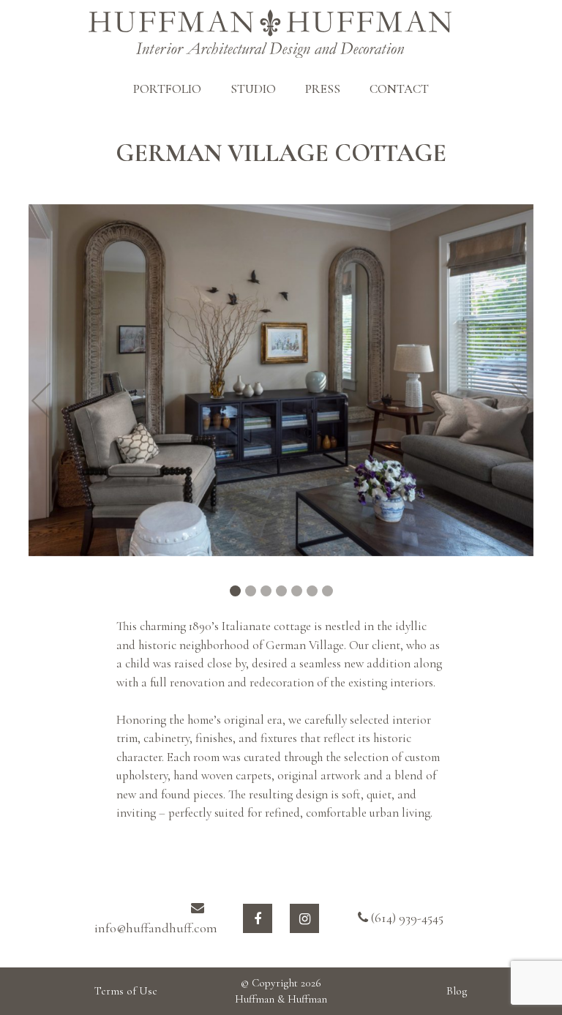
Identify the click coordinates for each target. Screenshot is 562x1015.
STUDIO (253, 89)
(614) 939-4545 (405, 918)
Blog (457, 990)
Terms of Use (125, 990)
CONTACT (399, 89)
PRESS (322, 89)
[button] (41, 400)
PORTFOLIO (167, 89)
